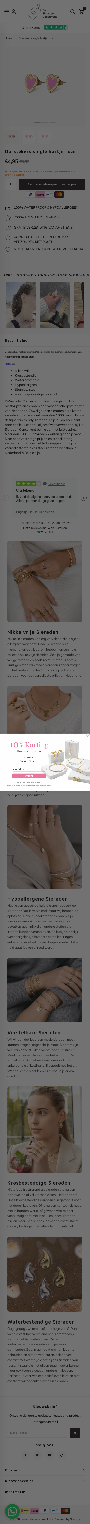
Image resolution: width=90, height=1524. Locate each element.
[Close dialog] (88, 735)
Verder (29, 775)
